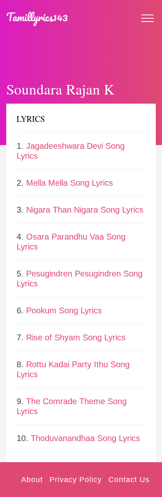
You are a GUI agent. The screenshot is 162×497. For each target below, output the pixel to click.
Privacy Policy (75, 479)
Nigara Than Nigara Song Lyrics (84, 209)
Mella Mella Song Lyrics (69, 182)
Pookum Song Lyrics (64, 310)
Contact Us (129, 479)
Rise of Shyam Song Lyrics (75, 337)
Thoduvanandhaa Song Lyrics (85, 438)
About (32, 479)
